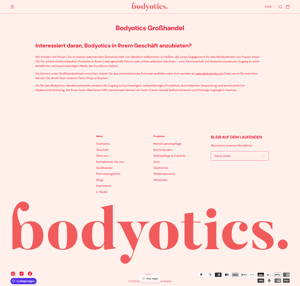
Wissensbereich (164, 174)
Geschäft (102, 150)
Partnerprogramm (108, 174)
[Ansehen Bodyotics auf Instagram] (12, 273)
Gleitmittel (160, 168)
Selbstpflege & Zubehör (169, 156)
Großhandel (104, 168)
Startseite (103, 144)
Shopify (167, 281)
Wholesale (160, 180)
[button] (280, 6)
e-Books (101, 192)
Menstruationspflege (167, 144)
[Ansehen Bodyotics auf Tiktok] (21, 273)
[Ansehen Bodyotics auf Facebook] (29, 273)
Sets (156, 162)
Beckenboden (162, 150)
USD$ (268, 6)
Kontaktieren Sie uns (110, 162)
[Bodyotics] (150, 7)
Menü (99, 136)
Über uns (102, 156)
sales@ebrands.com (209, 73)
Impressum (103, 186)
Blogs (99, 180)
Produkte (159, 136)
